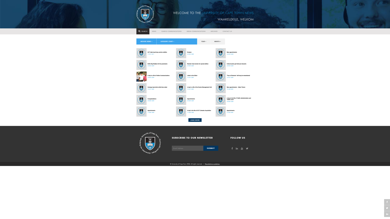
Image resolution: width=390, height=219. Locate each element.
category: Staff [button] (167, 41)
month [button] (217, 41)
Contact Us (227, 31)
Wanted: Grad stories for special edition (197, 64)
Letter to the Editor (192, 75)
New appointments (232, 52)
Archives (214, 31)
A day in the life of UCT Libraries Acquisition (199, 110)
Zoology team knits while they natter (157, 87)
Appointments (191, 99)
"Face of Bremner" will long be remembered (238, 75)
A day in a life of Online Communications (159, 75)
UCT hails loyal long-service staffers (157, 52)
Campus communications (171, 31)
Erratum (189, 52)
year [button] (203, 41)
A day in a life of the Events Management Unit (199, 87)
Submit (211, 148)
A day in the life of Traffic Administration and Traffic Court (239, 98)
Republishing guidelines (212, 164)
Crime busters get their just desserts (236, 64)
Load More (195, 120)
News (154, 31)
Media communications (196, 31)
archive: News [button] (145, 41)
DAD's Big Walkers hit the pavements (157, 64)
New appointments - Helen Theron (236, 87)
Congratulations (152, 99)
